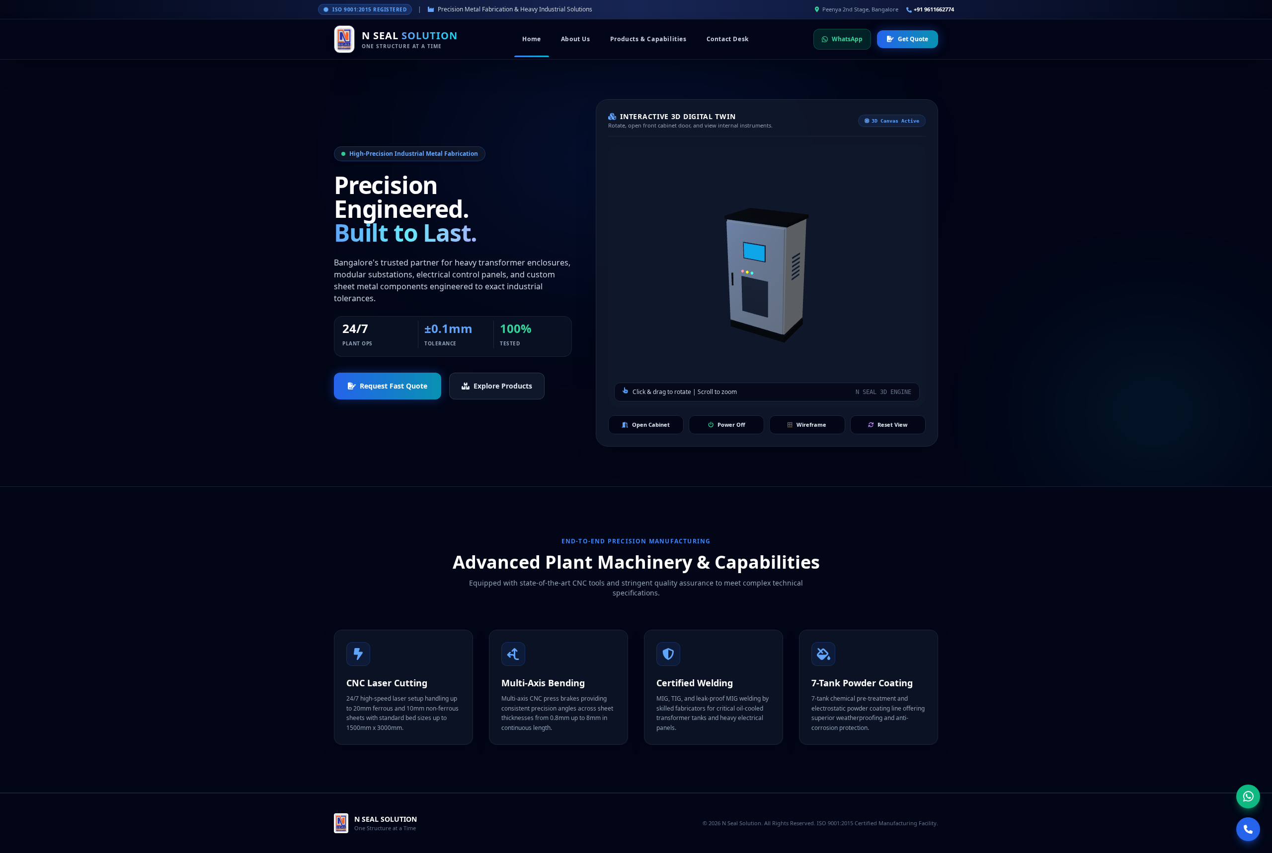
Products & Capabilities (648, 39)
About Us (575, 39)
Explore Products (503, 386)
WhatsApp (847, 39)
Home (531, 39)
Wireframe (811, 424)
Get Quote (913, 39)
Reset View (892, 424)
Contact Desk (728, 39)
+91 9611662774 (934, 9)
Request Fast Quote (393, 386)
